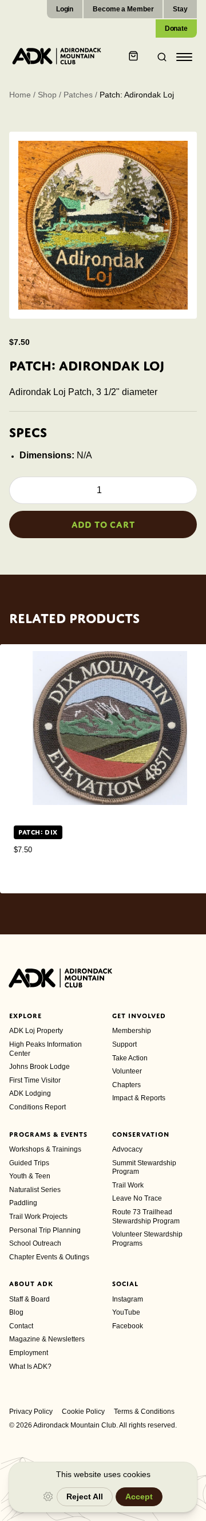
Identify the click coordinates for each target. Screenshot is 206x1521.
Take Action (130, 1058)
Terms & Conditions (144, 1412)
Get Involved (139, 1016)
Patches (78, 94)
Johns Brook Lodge (39, 1067)
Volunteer (127, 1071)
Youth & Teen (29, 1176)
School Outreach (35, 1243)
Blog (16, 1312)
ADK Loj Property (36, 1031)
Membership (131, 1031)
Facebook (127, 1326)
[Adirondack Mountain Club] (56, 56)
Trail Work (128, 1185)
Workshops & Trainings (45, 1149)
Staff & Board (29, 1299)
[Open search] (158, 57)
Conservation (140, 1134)
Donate (176, 28)
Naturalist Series (35, 1190)
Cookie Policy (83, 1412)
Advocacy (127, 1149)
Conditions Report (37, 1107)
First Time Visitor (35, 1080)
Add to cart (103, 524)
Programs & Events (48, 1134)
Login (64, 9)
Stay (180, 9)
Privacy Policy (31, 1412)
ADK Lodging (30, 1093)
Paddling (23, 1203)
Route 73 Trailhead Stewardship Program (146, 1216)
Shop (47, 94)
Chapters (126, 1085)
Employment (28, 1353)
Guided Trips (29, 1163)
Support (124, 1044)
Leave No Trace (137, 1198)
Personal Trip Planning (45, 1230)
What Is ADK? (30, 1366)
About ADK (31, 1284)
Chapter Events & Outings (49, 1257)
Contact (21, 1326)
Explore (25, 1016)
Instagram (127, 1299)
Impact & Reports (138, 1098)
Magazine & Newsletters (47, 1339)
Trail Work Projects (38, 1217)
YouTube (126, 1312)
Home (20, 94)
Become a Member (123, 9)
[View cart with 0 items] (135, 57)
